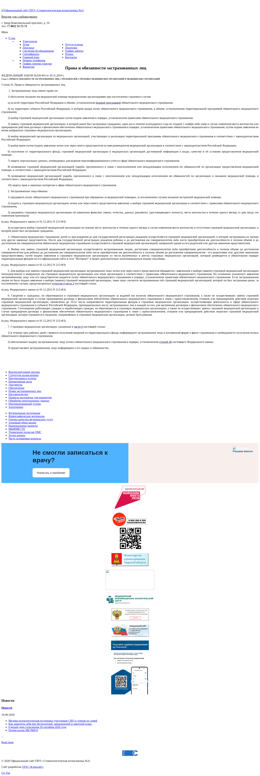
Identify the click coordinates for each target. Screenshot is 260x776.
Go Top (5, 772)
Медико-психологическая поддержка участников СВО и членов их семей (52, 720)
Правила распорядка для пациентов (30, 397)
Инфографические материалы (26, 416)
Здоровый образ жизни (22, 422)
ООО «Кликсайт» (33, 766)
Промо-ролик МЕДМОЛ (23, 730)
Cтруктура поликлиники (23, 375)
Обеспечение (16, 387)
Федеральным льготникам (24, 413)
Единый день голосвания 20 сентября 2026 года (37, 727)
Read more (7, 742)
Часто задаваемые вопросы (24, 438)
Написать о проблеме (51, 472)
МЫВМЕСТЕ (16, 428)
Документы (15, 384)
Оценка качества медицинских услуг (30, 419)
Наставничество (18, 394)
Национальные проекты (23, 425)
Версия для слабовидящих (19, 16)
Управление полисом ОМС (24, 432)
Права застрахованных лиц (24, 391)
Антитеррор (15, 407)
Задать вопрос (16, 435)
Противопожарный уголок (24, 403)
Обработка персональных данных (28, 400)
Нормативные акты (20, 381)
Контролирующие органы (24, 371)
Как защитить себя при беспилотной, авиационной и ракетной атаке (50, 723)
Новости (6, 707)
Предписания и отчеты (22, 378)
